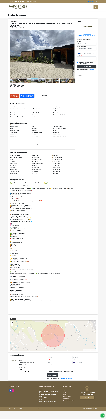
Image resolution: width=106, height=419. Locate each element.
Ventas (48, 7)
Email (48, 360)
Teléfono (74, 360)
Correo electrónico (82, 46)
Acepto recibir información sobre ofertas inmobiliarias (60, 371)
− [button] (12, 325)
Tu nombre (80, 41)
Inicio (43, 7)
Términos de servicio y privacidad (65, 378)
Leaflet (84, 350)
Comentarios (50, 364)
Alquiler (65, 394)
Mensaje (79, 55)
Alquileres (55, 7)
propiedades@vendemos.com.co (87, 35)
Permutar (62, 7)
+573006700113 (32, 1)
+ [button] (12, 322)
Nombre (49, 355)
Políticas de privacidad (68, 400)
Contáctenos (89, 7)
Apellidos (74, 355)
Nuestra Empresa (78, 7)
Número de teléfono (82, 51)
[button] (73, 31)
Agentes (69, 7)
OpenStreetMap (93, 350)
